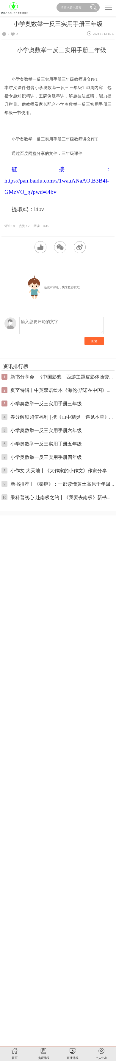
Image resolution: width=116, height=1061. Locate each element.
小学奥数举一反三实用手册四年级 (46, 457)
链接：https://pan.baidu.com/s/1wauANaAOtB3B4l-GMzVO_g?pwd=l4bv (58, 180)
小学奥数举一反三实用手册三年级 (46, 403)
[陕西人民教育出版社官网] (14, 7)
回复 (94, 341)
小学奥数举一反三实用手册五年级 (46, 443)
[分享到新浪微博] (80, 247)
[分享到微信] (60, 247)
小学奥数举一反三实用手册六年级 (46, 430)
